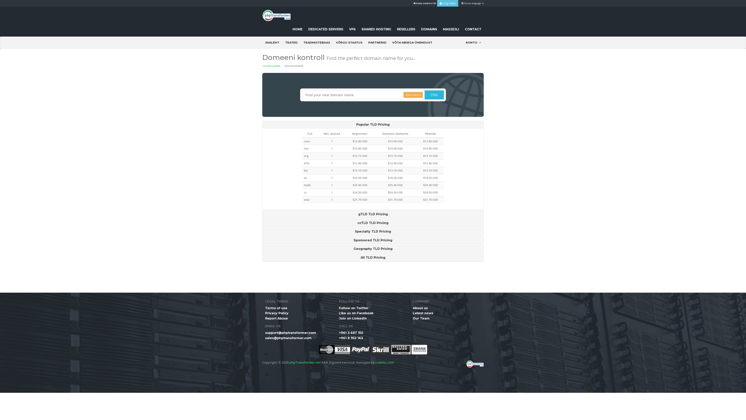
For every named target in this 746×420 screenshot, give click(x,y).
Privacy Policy (276, 313)
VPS (352, 29)
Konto (472, 42)
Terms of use (276, 308)
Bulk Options (413, 94)
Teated (291, 42)
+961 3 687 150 (351, 333)
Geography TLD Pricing (373, 249)
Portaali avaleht (271, 65)
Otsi (434, 95)
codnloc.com (384, 362)
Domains (429, 29)
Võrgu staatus (349, 42)
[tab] (373, 124)
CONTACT (473, 29)
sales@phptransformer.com (288, 338)
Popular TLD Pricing (373, 124)
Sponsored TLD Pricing (373, 240)
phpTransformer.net (305, 362)
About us (420, 308)
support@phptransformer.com (290, 333)
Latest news (423, 313)
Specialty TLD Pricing (373, 231)
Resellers (406, 29)
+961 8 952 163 (351, 338)
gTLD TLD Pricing (373, 214)
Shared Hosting (376, 29)
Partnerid (377, 42)
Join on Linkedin (353, 318)
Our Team (421, 318)
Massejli (451, 29)
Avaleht (272, 42)
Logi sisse (449, 3)
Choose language (472, 3)
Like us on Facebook (356, 313)
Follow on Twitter (354, 308)
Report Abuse (276, 318)
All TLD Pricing (373, 257)
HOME (297, 29)
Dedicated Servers (325, 29)
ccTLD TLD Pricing (373, 223)
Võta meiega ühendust (412, 42)
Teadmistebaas (316, 42)
